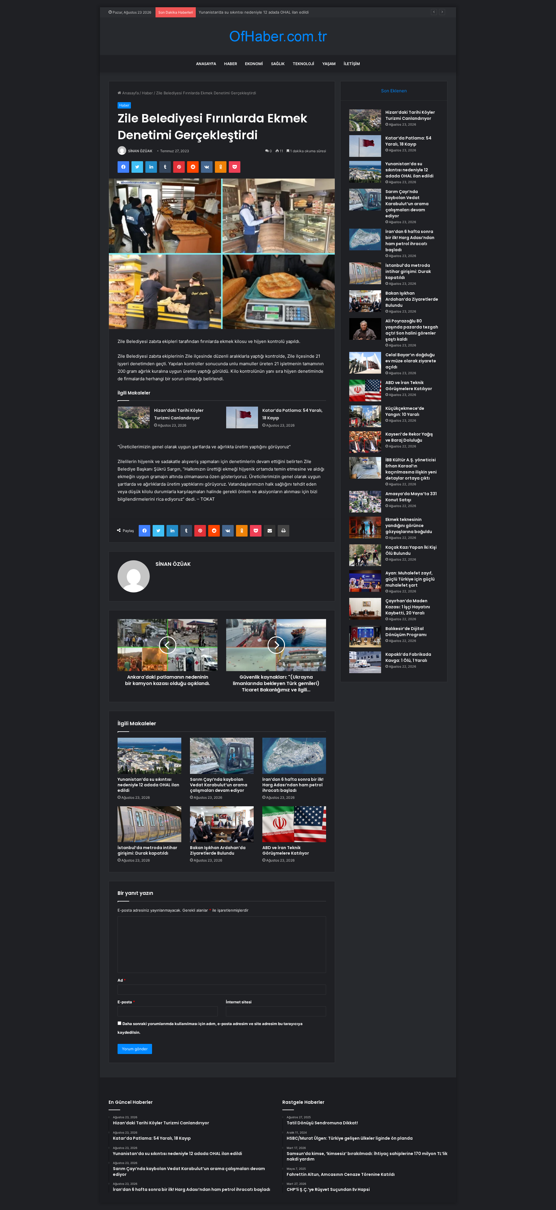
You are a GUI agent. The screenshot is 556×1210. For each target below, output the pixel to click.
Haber (230, 63)
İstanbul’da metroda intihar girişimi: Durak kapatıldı (147, 850)
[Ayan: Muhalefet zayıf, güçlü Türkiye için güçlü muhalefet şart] (365, 581)
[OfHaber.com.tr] (278, 36)
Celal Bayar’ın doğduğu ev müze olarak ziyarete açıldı (410, 361)
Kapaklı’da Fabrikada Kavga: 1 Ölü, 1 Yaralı (408, 657)
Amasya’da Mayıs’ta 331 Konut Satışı (411, 497)
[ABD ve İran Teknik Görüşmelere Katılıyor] (294, 824)
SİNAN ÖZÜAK (140, 151)
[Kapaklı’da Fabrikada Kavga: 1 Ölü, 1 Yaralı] (365, 662)
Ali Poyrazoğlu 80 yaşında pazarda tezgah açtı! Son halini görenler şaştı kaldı (411, 330)
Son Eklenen (394, 90)
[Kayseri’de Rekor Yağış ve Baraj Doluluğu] (365, 442)
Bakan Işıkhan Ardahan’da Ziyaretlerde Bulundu (218, 850)
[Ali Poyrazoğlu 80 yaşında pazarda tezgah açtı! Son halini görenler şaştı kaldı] (365, 329)
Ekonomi (254, 63)
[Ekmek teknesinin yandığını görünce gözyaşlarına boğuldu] (365, 527)
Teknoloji (303, 63)
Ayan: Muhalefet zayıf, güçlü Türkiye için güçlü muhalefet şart (410, 579)
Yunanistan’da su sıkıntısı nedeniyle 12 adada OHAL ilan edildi (254, 12)
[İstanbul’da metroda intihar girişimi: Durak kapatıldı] (149, 824)
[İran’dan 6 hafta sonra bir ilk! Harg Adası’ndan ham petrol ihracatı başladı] (294, 756)
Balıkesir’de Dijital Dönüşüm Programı (406, 632)
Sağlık (278, 63)
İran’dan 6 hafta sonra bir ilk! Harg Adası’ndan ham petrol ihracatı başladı (292, 784)
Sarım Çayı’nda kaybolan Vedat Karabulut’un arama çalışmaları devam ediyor (218, 784)
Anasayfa (206, 63)
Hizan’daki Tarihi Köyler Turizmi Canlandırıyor (410, 115)
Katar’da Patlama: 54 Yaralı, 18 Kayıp (408, 141)
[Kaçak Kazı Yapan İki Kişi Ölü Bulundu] (365, 555)
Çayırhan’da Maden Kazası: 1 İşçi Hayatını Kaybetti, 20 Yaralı (407, 607)
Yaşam (329, 63)
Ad (122, 980)
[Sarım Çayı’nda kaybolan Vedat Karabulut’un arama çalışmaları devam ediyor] (222, 756)
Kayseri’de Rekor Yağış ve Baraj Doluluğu (409, 437)
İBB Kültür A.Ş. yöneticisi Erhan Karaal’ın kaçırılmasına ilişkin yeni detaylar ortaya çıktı (411, 469)
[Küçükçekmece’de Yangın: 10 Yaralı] (365, 416)
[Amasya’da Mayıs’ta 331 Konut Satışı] (365, 502)
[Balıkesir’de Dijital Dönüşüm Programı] (365, 636)
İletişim (352, 63)
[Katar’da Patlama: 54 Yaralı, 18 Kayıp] (242, 417)
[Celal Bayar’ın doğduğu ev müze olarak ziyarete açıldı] (365, 363)
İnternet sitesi (239, 1002)
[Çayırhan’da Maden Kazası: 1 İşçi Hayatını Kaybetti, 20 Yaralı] (365, 609)
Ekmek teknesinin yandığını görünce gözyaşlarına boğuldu (408, 526)
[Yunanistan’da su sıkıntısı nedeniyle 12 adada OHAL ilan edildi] (149, 756)
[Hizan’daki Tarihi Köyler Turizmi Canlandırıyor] (134, 417)
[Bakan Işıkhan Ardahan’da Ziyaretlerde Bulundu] (222, 824)
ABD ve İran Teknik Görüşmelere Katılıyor (285, 850)
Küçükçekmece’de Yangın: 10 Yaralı (404, 411)
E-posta (126, 1002)
